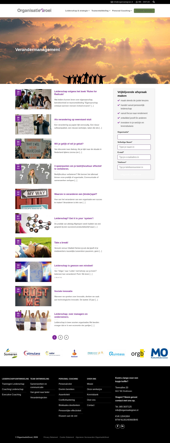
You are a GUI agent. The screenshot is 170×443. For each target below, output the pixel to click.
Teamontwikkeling (100, 11)
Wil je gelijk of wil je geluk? (68, 144)
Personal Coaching (121, 11)
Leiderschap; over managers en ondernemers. (71, 315)
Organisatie (123, 132)
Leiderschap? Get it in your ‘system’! (74, 218)
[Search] (154, 2)
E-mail (121, 152)
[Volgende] (66, 337)
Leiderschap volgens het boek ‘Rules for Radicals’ (75, 93)
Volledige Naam (125, 142)
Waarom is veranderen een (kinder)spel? (75, 194)
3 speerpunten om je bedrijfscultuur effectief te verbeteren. (77, 167)
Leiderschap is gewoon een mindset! (73, 265)
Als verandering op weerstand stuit (72, 119)
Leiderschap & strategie (76, 11)
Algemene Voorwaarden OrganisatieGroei (92, 437)
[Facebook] (118, 426)
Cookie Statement (67, 437)
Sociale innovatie (63, 291)
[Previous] (6, 356)
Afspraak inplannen (130, 174)
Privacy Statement (51, 437)
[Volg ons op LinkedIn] (122, 426)
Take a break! (61, 242)
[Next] (163, 356)
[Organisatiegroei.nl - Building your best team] (34, 10)
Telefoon (122, 162)
